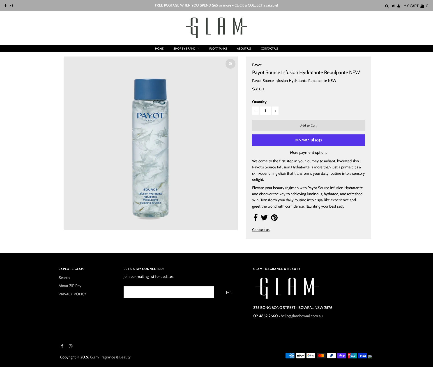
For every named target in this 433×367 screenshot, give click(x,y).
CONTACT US (269, 48)
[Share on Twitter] (264, 219)
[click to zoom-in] (230, 64)
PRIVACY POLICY (72, 294)
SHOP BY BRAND (184, 48)
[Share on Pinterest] (274, 219)
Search (64, 277)
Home (159, 48)
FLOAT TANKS (218, 48)
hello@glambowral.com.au (302, 316)
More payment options (308, 152)
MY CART (415, 6)
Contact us (260, 229)
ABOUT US (244, 48)
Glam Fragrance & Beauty (110, 357)
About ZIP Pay (70, 285)
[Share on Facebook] (255, 219)
